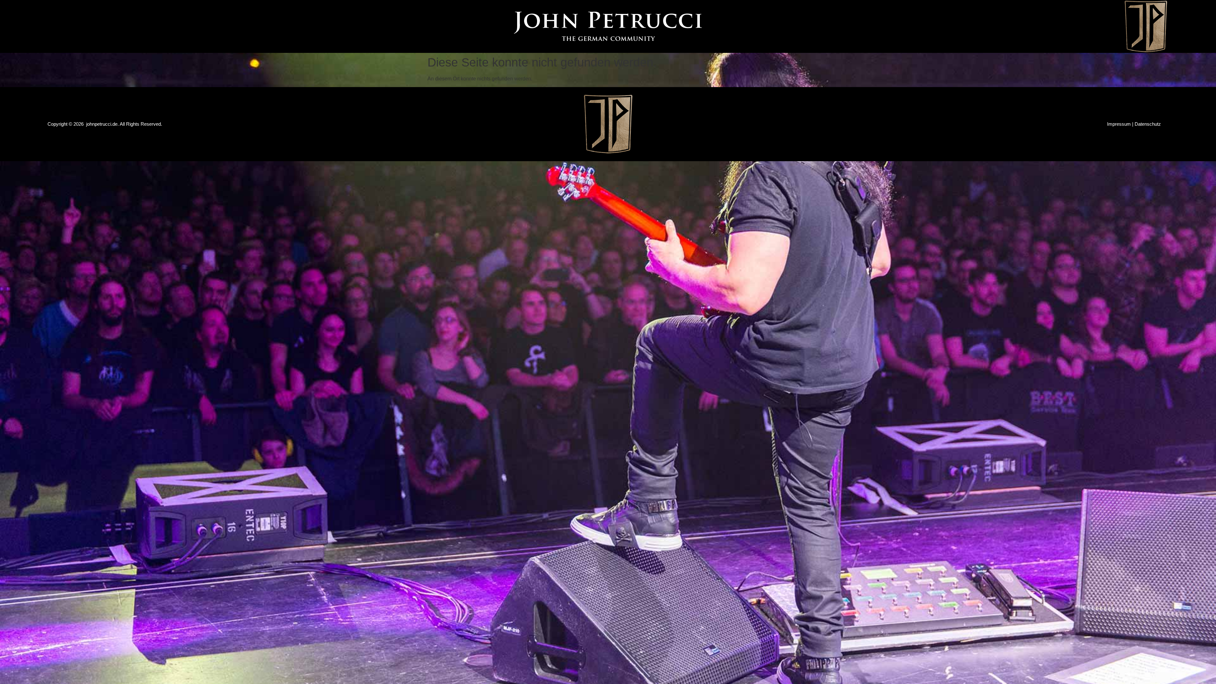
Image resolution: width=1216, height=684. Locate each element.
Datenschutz (1148, 124)
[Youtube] (106, 26)
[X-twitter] (88, 26)
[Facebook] (52, 26)
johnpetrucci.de (101, 124)
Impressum (1119, 124)
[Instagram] (70, 26)
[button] (978, 26)
